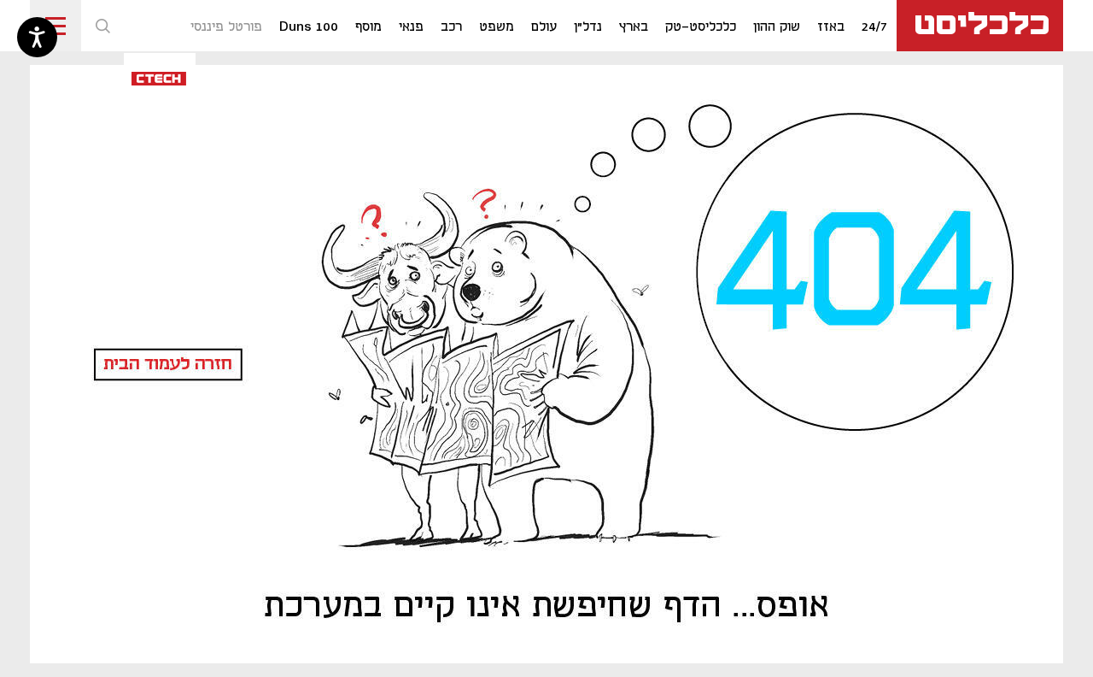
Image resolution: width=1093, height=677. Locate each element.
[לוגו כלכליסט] (980, 25)
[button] (102, 25)
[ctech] (160, 77)
